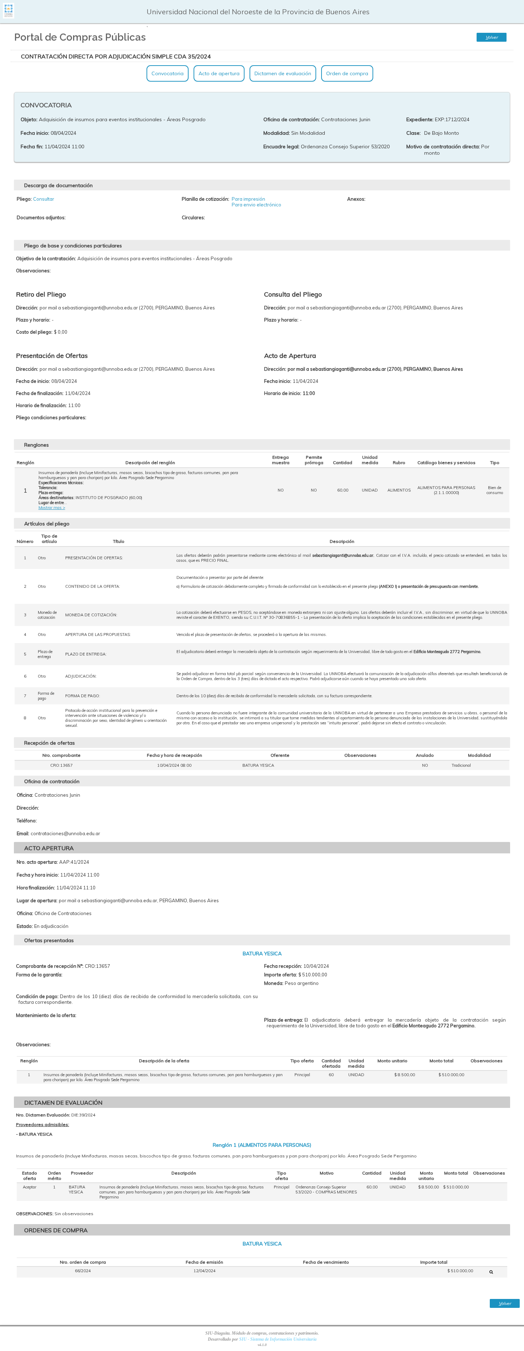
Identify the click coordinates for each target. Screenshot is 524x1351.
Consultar (43, 199)
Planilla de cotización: (205, 199)
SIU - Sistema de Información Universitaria (278, 1339)
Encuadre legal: (281, 146)
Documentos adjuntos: (41, 217)
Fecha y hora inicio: (38, 875)
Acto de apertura (219, 73)
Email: (23, 833)
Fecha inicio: (35, 133)
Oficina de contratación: (291, 119)
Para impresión (248, 199)
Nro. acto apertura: (37, 862)
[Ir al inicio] (8, 15)
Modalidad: (276, 133)
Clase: (413, 133)
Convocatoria (167, 73)
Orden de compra (347, 73)
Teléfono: (27, 820)
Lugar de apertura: (37, 900)
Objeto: (29, 119)
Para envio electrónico (256, 204)
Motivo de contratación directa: (443, 146)
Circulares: (193, 217)
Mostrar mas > (51, 507)
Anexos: (356, 199)
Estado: (25, 926)
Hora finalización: (36, 887)
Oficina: (25, 795)
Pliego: (24, 199)
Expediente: (419, 119)
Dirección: (28, 808)
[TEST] (491, 1271)
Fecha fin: (32, 146)
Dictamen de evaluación (283, 73)
